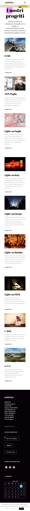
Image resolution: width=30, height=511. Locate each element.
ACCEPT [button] (21, 508)
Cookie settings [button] (13, 508)
